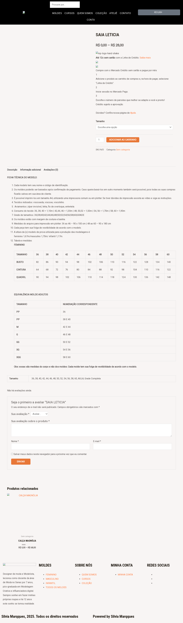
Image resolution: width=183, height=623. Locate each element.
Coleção (101, 13)
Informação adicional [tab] (30, 169)
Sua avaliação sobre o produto (30, 421)
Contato (125, 13)
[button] (91, 20)
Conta (91, 20)
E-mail (97, 441)
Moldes (57, 13)
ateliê (113, 13)
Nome (15, 441)
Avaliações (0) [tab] (51, 169)
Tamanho (100, 121)
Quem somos (85, 13)
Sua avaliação (20, 414)
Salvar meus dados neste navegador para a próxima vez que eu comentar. (50, 454)
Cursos (69, 13)
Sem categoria (123, 149)
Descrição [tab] (12, 169)
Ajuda (133, 112)
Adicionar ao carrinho (122, 139)
